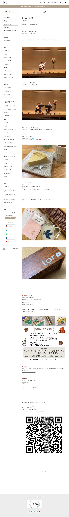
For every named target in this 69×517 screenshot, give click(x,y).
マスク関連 (7, 173)
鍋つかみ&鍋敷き (8, 70)
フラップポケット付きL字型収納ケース (10, 102)
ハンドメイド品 (7, 169)
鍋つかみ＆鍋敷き (9, 142)
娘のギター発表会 (27, 18)
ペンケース (7, 94)
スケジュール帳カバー (10, 74)
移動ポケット (8, 50)
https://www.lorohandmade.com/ (29, 372)
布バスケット (8, 84)
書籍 (5, 209)
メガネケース (8, 81)
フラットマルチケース (10, 91)
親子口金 (7, 115)
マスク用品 (7, 40)
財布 (6, 67)
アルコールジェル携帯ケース (10, 191)
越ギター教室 (29, 24)
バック (6, 183)
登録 (10, 217)
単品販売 (7, 112)
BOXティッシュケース (10, 105)
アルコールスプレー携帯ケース (10, 195)
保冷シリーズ (8, 57)
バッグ (6, 44)
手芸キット (6, 27)
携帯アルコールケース (10, 77)
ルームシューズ (8, 97)
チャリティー (8, 206)
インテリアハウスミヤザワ (28, 380)
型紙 (5, 119)
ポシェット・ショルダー (10, 30)
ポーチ (6, 47)
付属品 (6, 37)
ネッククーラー (8, 60)
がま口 (6, 33)
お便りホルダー (8, 87)
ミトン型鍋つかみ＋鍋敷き (11, 109)
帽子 (6, 54)
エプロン (7, 64)
